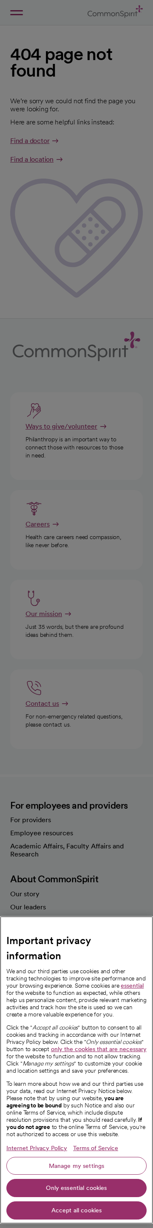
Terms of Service (95, 1148)
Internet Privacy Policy (36, 1148)
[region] (76, 1070)
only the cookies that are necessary (99, 1049)
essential (132, 985)
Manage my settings (77, 1165)
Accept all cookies (76, 1210)
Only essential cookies (76, 1187)
